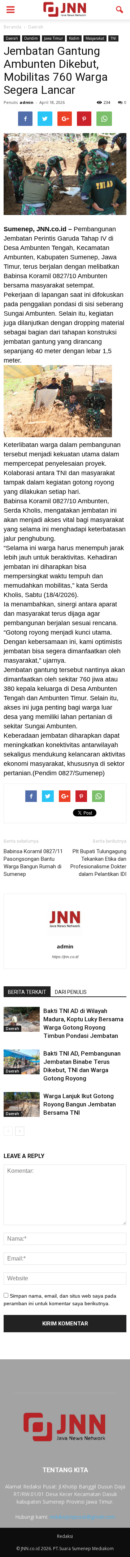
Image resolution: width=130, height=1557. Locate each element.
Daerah (12, 38)
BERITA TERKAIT (27, 992)
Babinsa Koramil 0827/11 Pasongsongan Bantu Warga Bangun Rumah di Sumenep (33, 862)
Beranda (12, 27)
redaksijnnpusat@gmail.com (82, 1516)
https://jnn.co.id (65, 957)
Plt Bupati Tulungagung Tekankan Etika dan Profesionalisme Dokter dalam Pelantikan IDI (98, 862)
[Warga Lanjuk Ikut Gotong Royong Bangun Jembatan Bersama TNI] (22, 1104)
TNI (113, 38)
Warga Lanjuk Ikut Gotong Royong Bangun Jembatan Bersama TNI (79, 1104)
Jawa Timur (53, 38)
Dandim (31, 38)
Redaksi (65, 1536)
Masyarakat (95, 38)
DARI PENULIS (71, 992)
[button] (120, 9)
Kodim (74, 38)
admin (27, 102)
